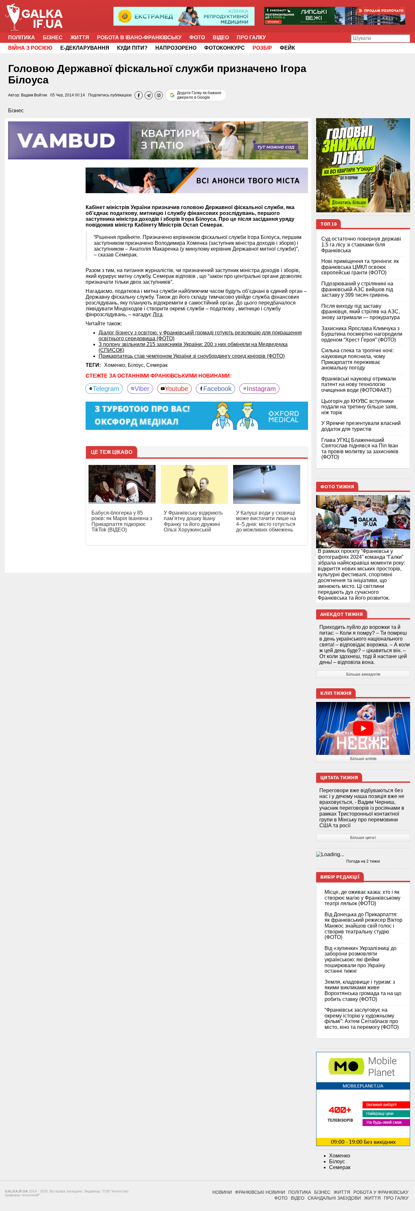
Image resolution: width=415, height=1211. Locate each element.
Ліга (157, 314)
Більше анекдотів (363, 674)
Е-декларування (84, 48)
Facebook (217, 388)
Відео (221, 37)
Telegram (106, 388)
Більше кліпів (363, 758)
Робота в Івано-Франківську (139, 37)
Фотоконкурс (224, 48)
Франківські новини (260, 1192)
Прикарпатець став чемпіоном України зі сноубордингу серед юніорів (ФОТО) (192, 356)
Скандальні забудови (334, 1198)
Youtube (176, 388)
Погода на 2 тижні (363, 861)
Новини (222, 1192)
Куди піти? (132, 48)
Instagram (261, 388)
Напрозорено (175, 48)
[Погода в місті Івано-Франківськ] (363, 854)
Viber (142, 388)
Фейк (287, 48)
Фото (197, 37)
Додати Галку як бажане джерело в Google (199, 95)
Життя (79, 37)
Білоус (337, 1161)
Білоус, (137, 365)
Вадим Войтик (34, 95)
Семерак (157, 365)
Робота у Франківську (381, 1192)
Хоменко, (116, 365)
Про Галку (251, 37)
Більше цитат (363, 837)
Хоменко (339, 1155)
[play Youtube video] (363, 728)
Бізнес (53, 37)
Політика (21, 37)
